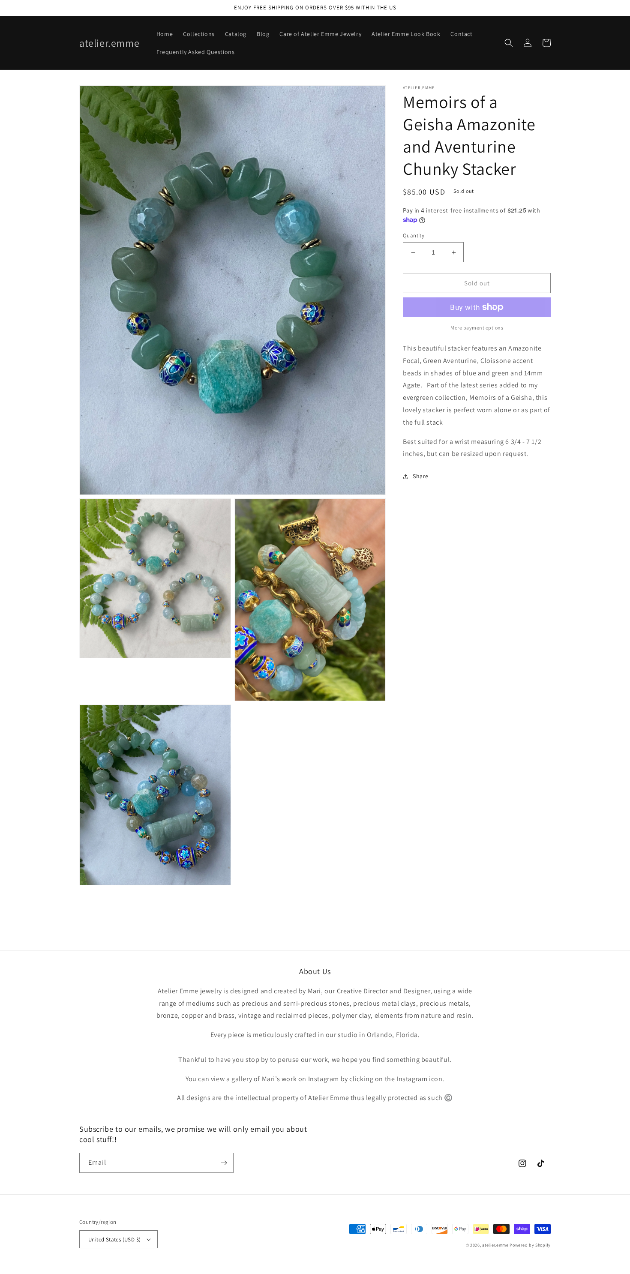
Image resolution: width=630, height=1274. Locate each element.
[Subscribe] (223, 1163)
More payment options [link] (476, 327)
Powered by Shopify (530, 1245)
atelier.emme (496, 1245)
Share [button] (421, 476)
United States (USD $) (114, 1239)
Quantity (413, 235)
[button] (508, 42)
